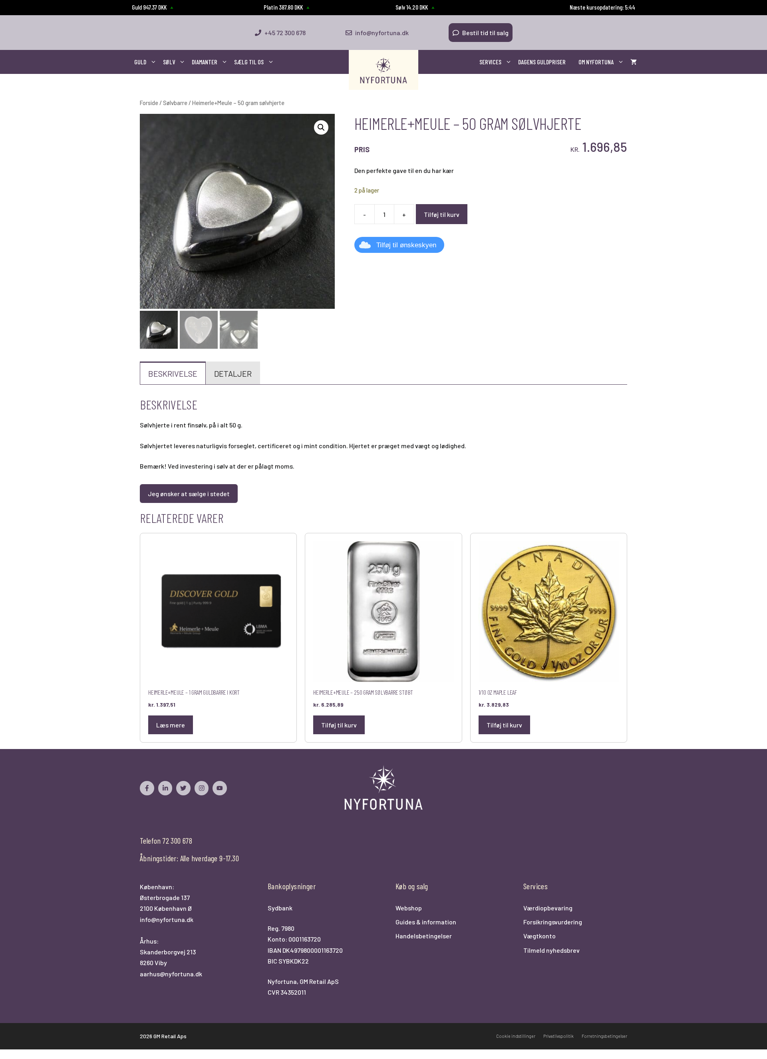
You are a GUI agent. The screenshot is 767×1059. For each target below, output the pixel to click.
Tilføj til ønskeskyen (406, 245)
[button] (321, 127)
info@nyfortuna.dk (166, 919)
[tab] (173, 373)
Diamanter (204, 62)
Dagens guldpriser (542, 62)
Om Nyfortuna (596, 62)
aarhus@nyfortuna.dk (171, 974)
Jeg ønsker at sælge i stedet (189, 493)
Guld (140, 62)
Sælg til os (249, 62)
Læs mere (170, 725)
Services (490, 62)
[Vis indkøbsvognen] (633, 62)
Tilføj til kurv (441, 214)
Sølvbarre (175, 102)
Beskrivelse (172, 373)
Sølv (169, 62)
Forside (149, 102)
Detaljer (233, 373)
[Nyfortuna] (383, 70)
